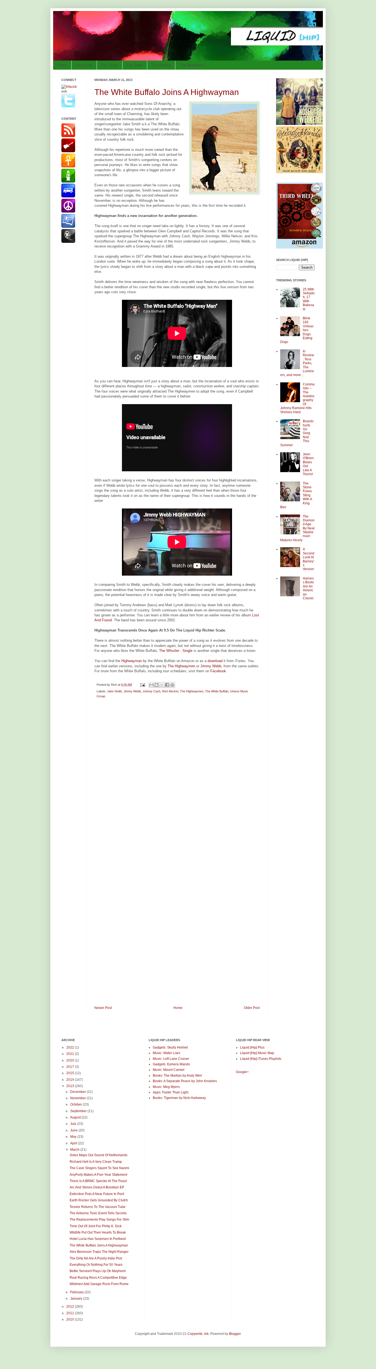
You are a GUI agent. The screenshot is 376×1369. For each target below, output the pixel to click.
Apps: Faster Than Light (170, 1092)
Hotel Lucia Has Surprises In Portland (98, 1239)
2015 (70, 1073)
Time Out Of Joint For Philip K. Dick (96, 1226)
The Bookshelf (191, 65)
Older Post (252, 1008)
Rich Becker (170, 691)
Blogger (235, 1334)
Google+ (242, 1072)
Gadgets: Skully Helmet (170, 1047)
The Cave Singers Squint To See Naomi (99, 1168)
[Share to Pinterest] (172, 685)
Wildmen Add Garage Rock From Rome (99, 1284)
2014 (70, 1080)
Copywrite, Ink (198, 1334)
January (76, 1298)
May (73, 1137)
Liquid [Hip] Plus (252, 1047)
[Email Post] (142, 684)
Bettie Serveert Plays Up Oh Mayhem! (98, 1271)
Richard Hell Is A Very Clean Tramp (96, 1162)
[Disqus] (177, 781)
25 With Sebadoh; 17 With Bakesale (309, 299)
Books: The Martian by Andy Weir (177, 1075)
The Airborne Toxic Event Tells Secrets (98, 1213)
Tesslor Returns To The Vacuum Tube (98, 1207)
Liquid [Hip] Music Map (257, 1053)
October (76, 1104)
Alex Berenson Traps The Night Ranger (99, 1252)
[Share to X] (162, 685)
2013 (70, 1086)
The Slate (134, 65)
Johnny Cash (151, 691)
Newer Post (103, 1008)
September (79, 1111)
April (74, 1143)
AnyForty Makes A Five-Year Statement (98, 1175)
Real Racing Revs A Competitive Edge (98, 1278)
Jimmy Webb (210, 666)
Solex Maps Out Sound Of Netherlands (98, 1155)
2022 (70, 1047)
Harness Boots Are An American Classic (308, 588)
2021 (70, 1054)
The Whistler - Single (175, 651)
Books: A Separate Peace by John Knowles (185, 1081)
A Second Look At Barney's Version (308, 559)
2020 (70, 1060)
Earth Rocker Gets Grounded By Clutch (99, 1200)
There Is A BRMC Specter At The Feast (98, 1181)
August (75, 1117)
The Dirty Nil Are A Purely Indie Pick (96, 1258)
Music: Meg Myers (166, 1087)
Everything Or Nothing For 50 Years (96, 1265)
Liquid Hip (84, 65)
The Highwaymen (181, 666)
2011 (70, 1313)
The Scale (109, 65)
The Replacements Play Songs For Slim (99, 1219)
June (74, 1130)
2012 (70, 1306)
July (73, 1124)
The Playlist (161, 65)
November (78, 1098)
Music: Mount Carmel (168, 1070)
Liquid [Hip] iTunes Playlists (260, 1059)
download (215, 661)
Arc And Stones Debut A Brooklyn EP (97, 1187)
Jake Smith (114, 691)
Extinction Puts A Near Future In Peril (97, 1194)
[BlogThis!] (156, 685)
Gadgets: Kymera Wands (171, 1064)
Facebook (218, 671)
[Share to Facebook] (167, 685)
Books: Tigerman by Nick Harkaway (179, 1098)
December (78, 1092)
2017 (70, 1067)
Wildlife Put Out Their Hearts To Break (98, 1232)
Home (62, 65)
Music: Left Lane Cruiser (171, 1059)
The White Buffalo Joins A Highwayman (166, 92)
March (75, 1150)
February (77, 1292)
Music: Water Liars (166, 1053)
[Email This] (151, 685)
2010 (70, 1319)
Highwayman (131, 661)
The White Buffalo (216, 691)
